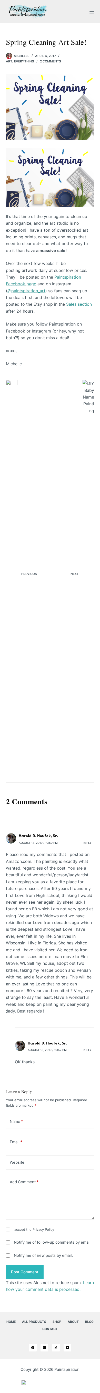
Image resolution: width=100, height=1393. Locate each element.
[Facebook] (33, 1347)
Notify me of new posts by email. (43, 1255)
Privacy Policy (43, 1229)
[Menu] (91, 11)
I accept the (33, 1229)
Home (11, 1322)
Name (16, 1121)
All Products (34, 1322)
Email (16, 1141)
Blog (89, 1322)
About (73, 1322)
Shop (57, 1322)
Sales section (79, 304)
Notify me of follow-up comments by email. (53, 1242)
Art (9, 61)
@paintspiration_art (26, 290)
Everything (24, 61)
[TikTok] (56, 1347)
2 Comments (50, 61)
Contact (50, 1329)
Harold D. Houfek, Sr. (38, 836)
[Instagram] (44, 1347)
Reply (87, 843)
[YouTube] (67, 1347)
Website (17, 1162)
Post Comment (24, 1271)
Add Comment (24, 1181)
